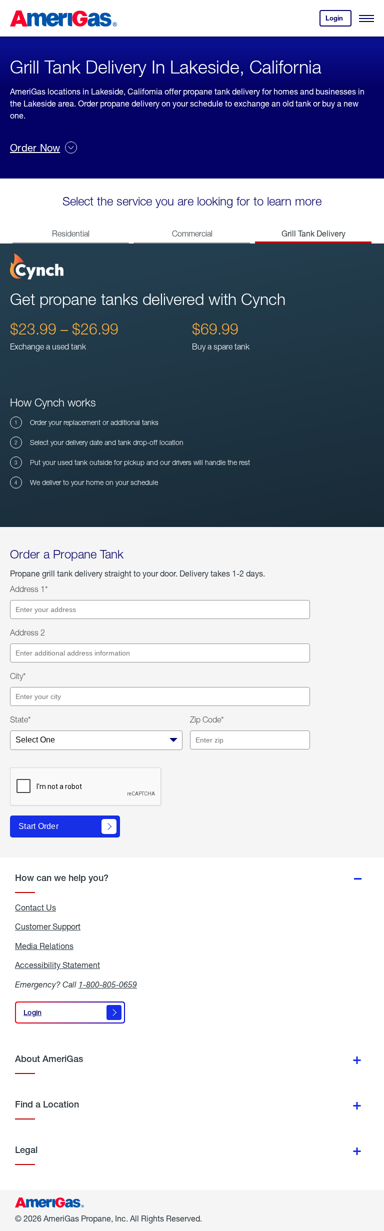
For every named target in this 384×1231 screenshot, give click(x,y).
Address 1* (29, 589)
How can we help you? (61, 877)
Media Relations (44, 946)
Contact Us (35, 907)
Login (339, 20)
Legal (26, 1149)
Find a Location (47, 1104)
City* (18, 676)
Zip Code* (207, 719)
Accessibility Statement (57, 965)
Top (373, 1173)
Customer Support (47, 926)
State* (20, 719)
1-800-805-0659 (107, 984)
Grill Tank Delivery (314, 233)
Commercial (192, 233)
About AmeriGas (49, 1059)
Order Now (35, 148)
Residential (71, 233)
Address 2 (27, 632)
